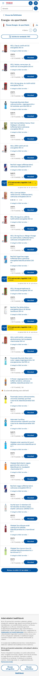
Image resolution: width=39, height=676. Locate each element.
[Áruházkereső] (36, 3)
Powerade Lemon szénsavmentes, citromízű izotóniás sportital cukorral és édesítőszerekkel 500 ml (22, 399)
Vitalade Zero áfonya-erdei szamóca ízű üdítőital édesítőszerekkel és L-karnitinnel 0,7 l (22, 528)
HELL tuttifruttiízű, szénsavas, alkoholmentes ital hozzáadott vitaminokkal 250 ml (21, 339)
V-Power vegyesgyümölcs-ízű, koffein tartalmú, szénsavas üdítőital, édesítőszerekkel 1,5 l (21, 381)
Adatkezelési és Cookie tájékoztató (12, 632)
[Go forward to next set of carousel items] (35, 30)
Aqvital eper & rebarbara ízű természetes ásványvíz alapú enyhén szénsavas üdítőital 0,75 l (22, 506)
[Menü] (3, 3)
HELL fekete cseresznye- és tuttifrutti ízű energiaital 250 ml (21, 65)
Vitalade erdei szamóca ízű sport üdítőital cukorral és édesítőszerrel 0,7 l (23, 444)
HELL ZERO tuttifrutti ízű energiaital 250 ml (19, 147)
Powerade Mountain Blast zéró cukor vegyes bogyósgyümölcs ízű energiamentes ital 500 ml (22, 360)
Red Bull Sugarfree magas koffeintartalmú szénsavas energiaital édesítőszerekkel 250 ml (22, 259)
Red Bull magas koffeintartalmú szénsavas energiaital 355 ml (21, 487)
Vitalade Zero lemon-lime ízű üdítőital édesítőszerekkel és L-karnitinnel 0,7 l (21, 550)
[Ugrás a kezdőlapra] (9, 3)
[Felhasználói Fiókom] (31, 3)
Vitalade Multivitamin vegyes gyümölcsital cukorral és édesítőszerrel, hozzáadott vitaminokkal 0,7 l (20, 466)
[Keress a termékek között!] (36, 8)
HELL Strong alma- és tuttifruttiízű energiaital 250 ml (22, 84)
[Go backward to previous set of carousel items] (30, 30)
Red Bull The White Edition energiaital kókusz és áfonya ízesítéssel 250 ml (20, 309)
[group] (15, 25)
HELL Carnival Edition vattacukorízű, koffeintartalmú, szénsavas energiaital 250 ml (21, 194)
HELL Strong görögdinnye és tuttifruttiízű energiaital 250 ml (21, 289)
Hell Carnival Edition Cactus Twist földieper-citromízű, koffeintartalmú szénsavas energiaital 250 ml (22, 126)
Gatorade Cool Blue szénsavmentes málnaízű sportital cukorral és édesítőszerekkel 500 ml (22, 422)
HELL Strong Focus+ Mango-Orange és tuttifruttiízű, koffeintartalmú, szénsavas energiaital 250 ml (23, 237)
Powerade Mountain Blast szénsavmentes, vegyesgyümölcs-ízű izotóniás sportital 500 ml (22, 104)
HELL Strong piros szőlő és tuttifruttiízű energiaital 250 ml (21, 218)
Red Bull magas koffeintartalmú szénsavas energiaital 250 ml (21, 165)
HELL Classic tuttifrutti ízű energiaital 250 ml (19, 46)
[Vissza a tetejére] (21, 577)
